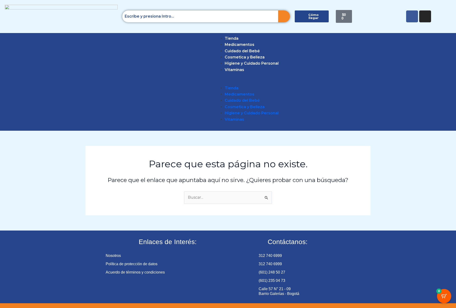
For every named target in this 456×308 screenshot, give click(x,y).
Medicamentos (239, 44)
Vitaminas (234, 69)
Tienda (231, 38)
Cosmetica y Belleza (245, 57)
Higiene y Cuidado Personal (252, 63)
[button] (12, 81)
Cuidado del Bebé (242, 51)
